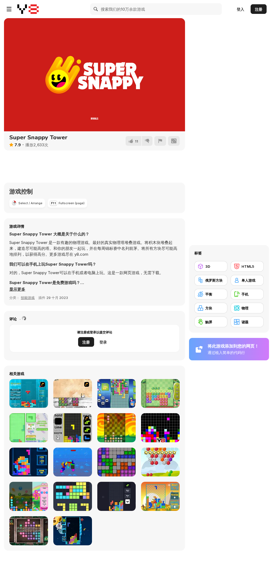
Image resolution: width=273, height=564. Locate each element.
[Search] (96, 9)
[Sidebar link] (9, 9)
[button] (17, 289)
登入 (240, 9)
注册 (258, 9)
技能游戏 (28, 297)
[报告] (160, 141)
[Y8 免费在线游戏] (28, 9)
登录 (103, 342)
